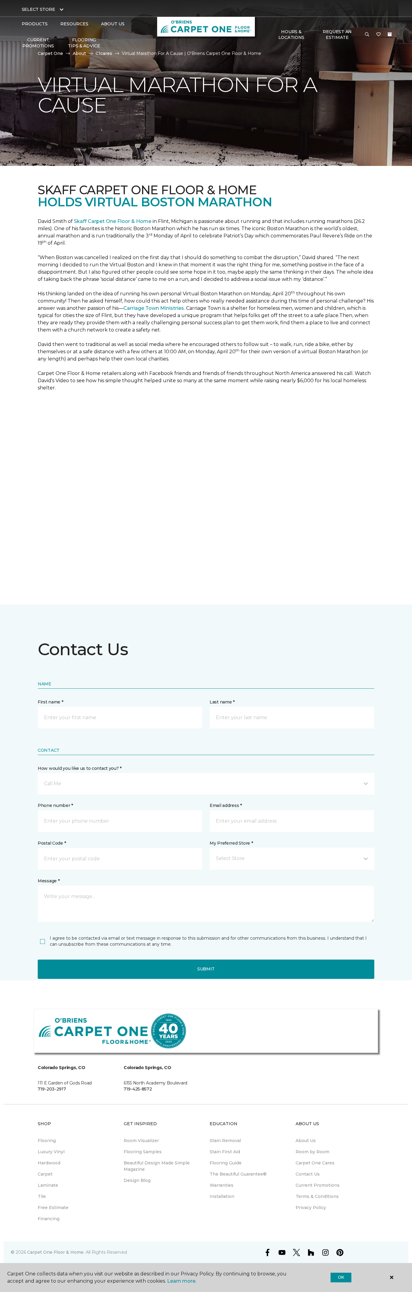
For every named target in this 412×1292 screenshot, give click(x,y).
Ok (341, 1277)
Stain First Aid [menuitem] (225, 1151)
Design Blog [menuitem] (137, 1180)
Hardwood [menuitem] (49, 1163)
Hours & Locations (291, 34)
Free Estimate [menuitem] (53, 1207)
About (79, 53)
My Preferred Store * (231, 843)
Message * (48, 881)
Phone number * (55, 805)
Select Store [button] (38, 9)
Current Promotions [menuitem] (38, 43)
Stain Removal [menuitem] (225, 1140)
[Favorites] (378, 34)
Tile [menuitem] (42, 1196)
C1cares (104, 53)
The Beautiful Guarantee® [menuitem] (238, 1174)
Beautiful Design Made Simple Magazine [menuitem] (157, 1166)
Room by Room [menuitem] (312, 1151)
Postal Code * (52, 843)
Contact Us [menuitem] (308, 1174)
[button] (367, 34)
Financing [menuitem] (48, 1218)
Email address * (226, 805)
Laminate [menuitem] (48, 1185)
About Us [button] (113, 24)
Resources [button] (74, 24)
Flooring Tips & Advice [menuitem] (84, 43)
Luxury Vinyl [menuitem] (51, 1151)
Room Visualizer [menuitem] (141, 1140)
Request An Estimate (337, 34)
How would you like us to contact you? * (80, 768)
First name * (50, 702)
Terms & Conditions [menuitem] (317, 1196)
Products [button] (35, 24)
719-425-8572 (138, 1089)
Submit (206, 969)
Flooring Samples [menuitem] (143, 1151)
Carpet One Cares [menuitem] (315, 1163)
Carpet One (50, 53)
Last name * (222, 702)
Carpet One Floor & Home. (55, 1252)
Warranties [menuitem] (221, 1185)
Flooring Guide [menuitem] (226, 1163)
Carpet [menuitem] (45, 1174)
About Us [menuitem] (306, 1140)
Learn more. (181, 1281)
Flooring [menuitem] (47, 1140)
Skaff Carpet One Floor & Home (112, 221)
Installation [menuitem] (222, 1196)
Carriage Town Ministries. (154, 308)
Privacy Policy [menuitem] (311, 1207)
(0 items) (390, 34)
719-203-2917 (52, 1089)
